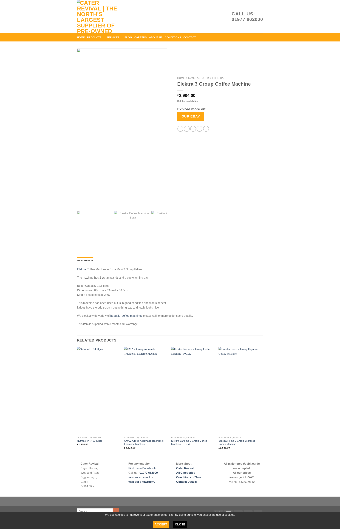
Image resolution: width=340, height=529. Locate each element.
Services (113, 37)
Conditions (173, 37)
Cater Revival (185, 468)
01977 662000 (149, 472)
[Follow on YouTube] (255, 37)
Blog (128, 37)
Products (94, 37)
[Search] (261, 37)
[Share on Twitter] (187, 129)
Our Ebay (191, 116)
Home (81, 37)
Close (180, 524)
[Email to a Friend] (193, 129)
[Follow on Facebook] (246, 37)
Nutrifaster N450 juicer (89, 440)
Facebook (149, 468)
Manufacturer (198, 78)
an (141, 477)
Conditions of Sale (188, 477)
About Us (155, 37)
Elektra (217, 78)
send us (133, 477)
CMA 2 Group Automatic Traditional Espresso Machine (143, 442)
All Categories (185, 472)
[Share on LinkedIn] (206, 129)
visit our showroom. (141, 481)
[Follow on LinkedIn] (250, 37)
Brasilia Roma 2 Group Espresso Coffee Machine (237, 442)
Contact (189, 37)
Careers (140, 37)
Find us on (135, 468)
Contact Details (186, 481)
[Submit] (116, 511)
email (147, 477)
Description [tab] (85, 260)
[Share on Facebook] (180, 129)
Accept (161, 524)
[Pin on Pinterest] (199, 129)
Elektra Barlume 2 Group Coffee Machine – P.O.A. (189, 442)
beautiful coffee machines (126, 315)
